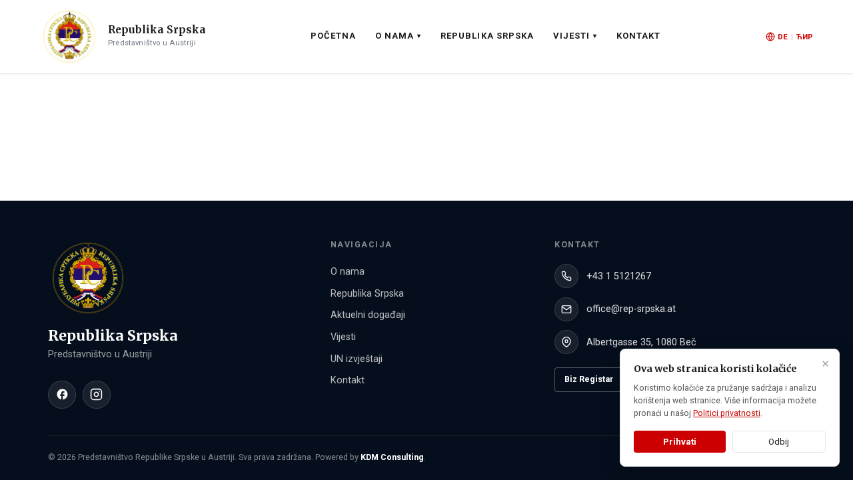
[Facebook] (62, 395)
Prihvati (679, 442)
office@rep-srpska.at (631, 309)
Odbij (778, 442)
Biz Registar (588, 379)
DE (783, 36)
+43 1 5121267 (618, 276)
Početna (333, 36)
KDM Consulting (392, 457)
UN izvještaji (357, 359)
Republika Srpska (487, 36)
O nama (348, 271)
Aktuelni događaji (368, 315)
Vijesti (343, 337)
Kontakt (638, 36)
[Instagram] (97, 395)
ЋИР (804, 36)
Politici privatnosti (726, 413)
